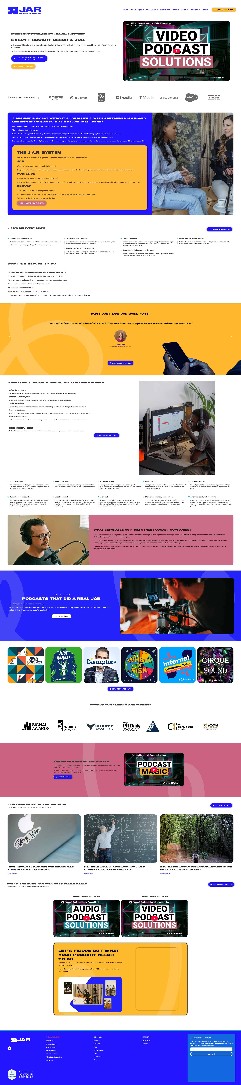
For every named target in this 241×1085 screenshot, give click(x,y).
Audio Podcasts (51, 1050)
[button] (38, 98)
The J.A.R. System (137, 10)
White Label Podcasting (54, 1057)
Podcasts (175, 10)
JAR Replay (49, 1060)
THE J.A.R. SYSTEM (53, 1037)
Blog (95, 1047)
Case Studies (165, 10)
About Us (97, 1040)
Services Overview (52, 1044)
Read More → (12, 873)
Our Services (151, 10)
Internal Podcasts (52, 1054)
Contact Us (97, 1057)
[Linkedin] (9, 1048)
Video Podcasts (51, 1047)
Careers (96, 1060)
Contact (205, 10)
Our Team (97, 1044)
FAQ (95, 1053)
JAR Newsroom (99, 1050)
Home (125, 10)
